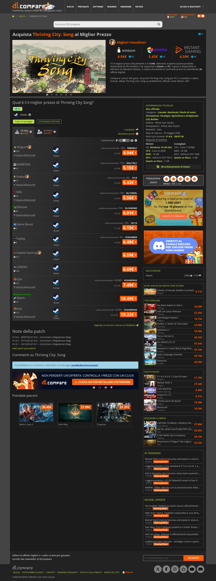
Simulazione (152, 115)
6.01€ (129, 213)
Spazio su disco (154, 161)
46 (16, 196)
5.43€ (129, 182)
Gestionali (172, 112)
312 (17, 283)
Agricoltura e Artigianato (184, 115)
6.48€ (129, 242)
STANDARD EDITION (49, 121)
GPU (148, 157)
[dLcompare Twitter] (157, 569)
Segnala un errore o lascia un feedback (115, 325)
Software (98, 6)
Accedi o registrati (190, 6)
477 (17, 257)
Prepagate (83, 6)
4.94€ (129, 152)
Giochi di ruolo (188, 112)
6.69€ (129, 269)
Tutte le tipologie (24, 121)
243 (17, 271)
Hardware (125, 6)
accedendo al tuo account (84, 365)
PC (19, 108)
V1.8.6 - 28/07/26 (175, 136)
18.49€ (128, 298)
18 (16, 302)
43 (16, 168)
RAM (148, 154)
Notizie (139, 6)
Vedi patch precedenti (24, 348)
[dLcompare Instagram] (174, 569)
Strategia (165, 115)
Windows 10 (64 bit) (161, 147)
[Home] (13, 16)
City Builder (152, 119)
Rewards (112, 6)
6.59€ (129, 255)
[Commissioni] (124, 140)
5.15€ (129, 167)
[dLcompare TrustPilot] (183, 569)
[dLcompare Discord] (200, 569)
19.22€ (128, 314)
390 (17, 151)
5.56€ (129, 197)
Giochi (70, 6)
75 (16, 180)
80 (16, 211)
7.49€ (129, 285)
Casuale (162, 112)
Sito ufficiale (152, 108)
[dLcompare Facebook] (166, 569)
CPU (148, 150)
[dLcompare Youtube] (191, 569)
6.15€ (129, 227)
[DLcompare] (22, 567)
